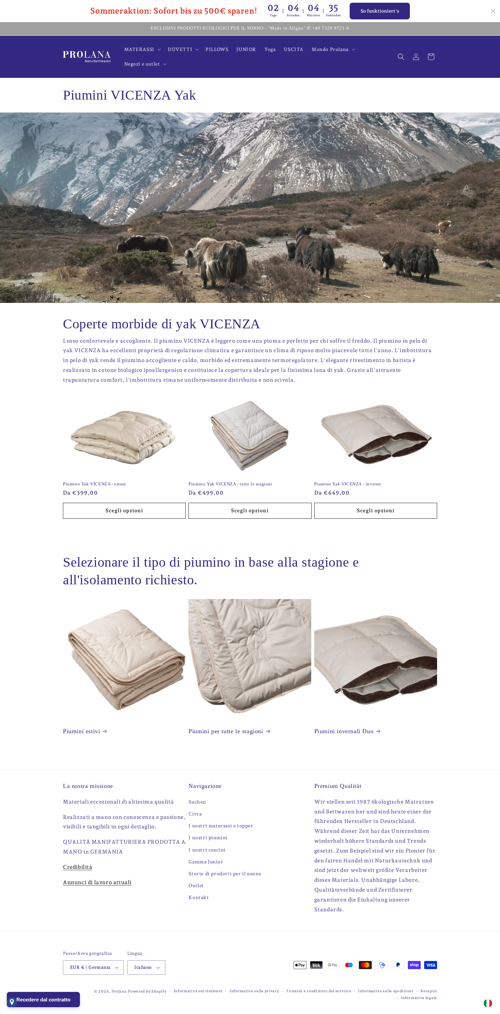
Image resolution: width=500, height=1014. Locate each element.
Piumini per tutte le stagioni (225, 731)
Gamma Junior (205, 861)
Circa (195, 814)
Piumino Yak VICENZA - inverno (347, 483)
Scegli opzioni (124, 511)
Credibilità (78, 867)
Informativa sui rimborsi (198, 991)
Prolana (119, 991)
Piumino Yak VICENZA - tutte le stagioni (230, 483)
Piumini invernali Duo (344, 731)
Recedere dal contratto (43, 999)
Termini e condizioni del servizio (318, 991)
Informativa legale (419, 998)
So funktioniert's (380, 11)
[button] (142, 49)
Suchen (197, 802)
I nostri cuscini (207, 850)
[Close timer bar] (493, 11)
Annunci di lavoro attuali (97, 882)
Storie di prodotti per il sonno (225, 873)
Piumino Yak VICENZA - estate (94, 483)
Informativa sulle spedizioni (386, 991)
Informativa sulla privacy (254, 991)
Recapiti (428, 991)
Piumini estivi (81, 731)
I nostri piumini (208, 837)
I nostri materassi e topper (220, 825)
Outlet (196, 885)
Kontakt (198, 897)
